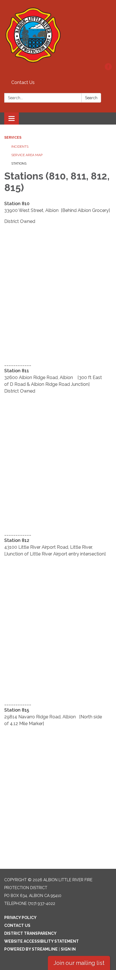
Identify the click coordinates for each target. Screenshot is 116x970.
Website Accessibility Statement (41, 941)
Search (91, 98)
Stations (18, 163)
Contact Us (23, 82)
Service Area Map (27, 155)
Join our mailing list (78, 963)
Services (12, 137)
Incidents (19, 147)
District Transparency (30, 933)
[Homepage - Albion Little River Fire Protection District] (58, 34)
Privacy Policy (20, 917)
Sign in (68, 949)
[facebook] (108, 68)
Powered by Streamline (31, 949)
